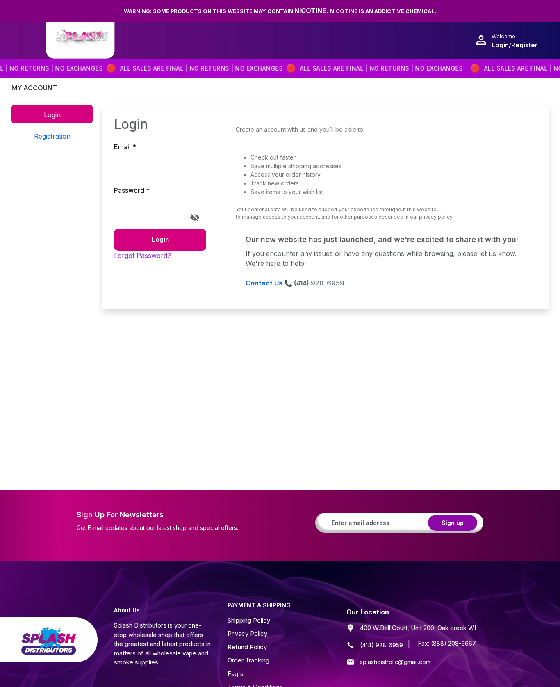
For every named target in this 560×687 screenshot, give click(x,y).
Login (160, 239)
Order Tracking (248, 660)
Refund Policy (247, 647)
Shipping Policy (249, 620)
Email (125, 147)
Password (132, 190)
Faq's (236, 674)
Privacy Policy (247, 633)
